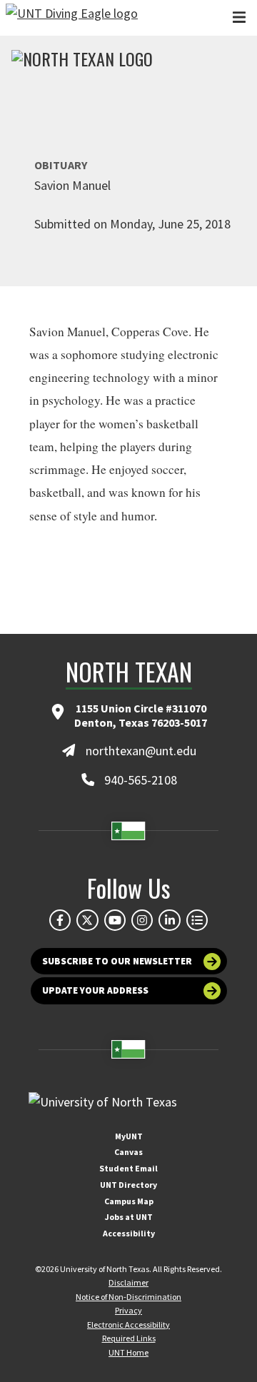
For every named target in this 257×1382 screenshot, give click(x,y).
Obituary (60, 165)
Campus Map (128, 1201)
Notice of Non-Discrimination (128, 1296)
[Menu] (239, 17)
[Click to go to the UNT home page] (72, 18)
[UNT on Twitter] (87, 920)
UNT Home (128, 1352)
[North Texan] (82, 60)
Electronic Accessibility (128, 1324)
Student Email (128, 1168)
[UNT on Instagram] (142, 920)
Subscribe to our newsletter (117, 961)
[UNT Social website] (197, 920)
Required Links (129, 1338)
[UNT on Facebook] (60, 920)
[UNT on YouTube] (115, 920)
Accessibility (129, 1233)
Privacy (128, 1310)
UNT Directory (128, 1184)
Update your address (95, 990)
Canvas (128, 1151)
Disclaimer (128, 1282)
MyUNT (129, 1136)
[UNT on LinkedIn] (169, 920)
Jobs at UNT (129, 1216)
